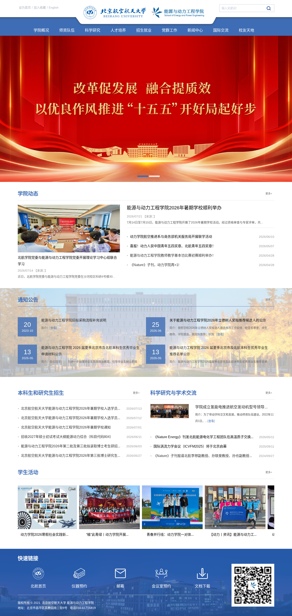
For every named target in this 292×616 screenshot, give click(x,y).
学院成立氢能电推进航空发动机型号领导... (231, 407)
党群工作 (169, 30)
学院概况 (41, 30)
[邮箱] (120, 573)
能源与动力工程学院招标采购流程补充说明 (73, 320)
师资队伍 (67, 30)
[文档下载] (202, 573)
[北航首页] (38, 573)
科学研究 (92, 30)
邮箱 (120, 586)
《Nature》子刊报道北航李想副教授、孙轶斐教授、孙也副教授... (202, 456)
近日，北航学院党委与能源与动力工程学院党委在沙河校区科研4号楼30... (66, 276)
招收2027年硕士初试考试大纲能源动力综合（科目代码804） (67, 437)
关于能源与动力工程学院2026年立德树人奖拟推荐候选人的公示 (218, 320)
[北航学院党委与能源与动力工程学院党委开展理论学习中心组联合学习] (69, 251)
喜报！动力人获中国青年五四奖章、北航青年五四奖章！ (172, 246)
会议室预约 (161, 586)
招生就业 (144, 30)
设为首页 (25, 7)
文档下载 (202, 586)
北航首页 (38, 586)
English (54, 7)
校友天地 (246, 30)
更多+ (268, 193)
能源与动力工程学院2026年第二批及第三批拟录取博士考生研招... (70, 446)
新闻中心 (195, 30)
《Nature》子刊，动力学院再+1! (154, 265)
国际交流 (221, 30)
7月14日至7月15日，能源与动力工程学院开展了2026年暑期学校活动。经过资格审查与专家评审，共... (195, 222)
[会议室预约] (161, 573)
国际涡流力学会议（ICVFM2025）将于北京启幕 (190, 446)
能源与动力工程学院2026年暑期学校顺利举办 (174, 207)
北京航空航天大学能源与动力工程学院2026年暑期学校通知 (66, 427)
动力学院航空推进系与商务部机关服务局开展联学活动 (171, 236)
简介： (49, 327)
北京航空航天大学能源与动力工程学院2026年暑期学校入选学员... (70, 408)
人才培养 (118, 30)
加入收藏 (40, 7)
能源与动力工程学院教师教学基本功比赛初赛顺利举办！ (172, 255)
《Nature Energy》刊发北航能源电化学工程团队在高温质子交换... (203, 437)
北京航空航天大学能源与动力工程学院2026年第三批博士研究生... (70, 455)
